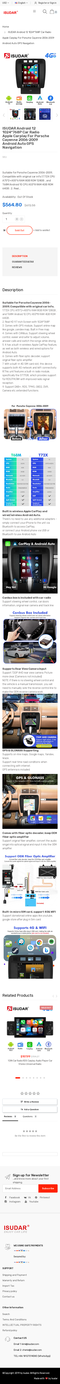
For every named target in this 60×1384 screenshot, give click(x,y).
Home (5, 26)
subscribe (48, 1188)
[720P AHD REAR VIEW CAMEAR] (30, 721)
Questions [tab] (28, 1116)
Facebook (14, 1197)
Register (42, 3)
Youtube (33, 1201)
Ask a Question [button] (31, 1109)
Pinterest (44, 1197)
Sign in (53, 3)
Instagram (14, 1201)
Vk (29, 1197)
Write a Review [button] (31, 1101)
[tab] (23, 262)
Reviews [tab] (17, 267)
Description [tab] (20, 256)
